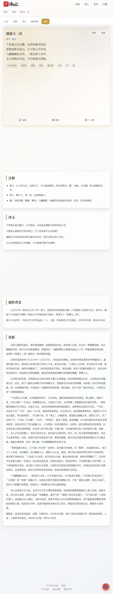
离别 (41, 65)
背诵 (103, 32)
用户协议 (45, 589)
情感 (33, 65)
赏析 (45, 21)
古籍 (105, 4)
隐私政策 (56, 589)
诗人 (86, 4)
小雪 (60, 65)
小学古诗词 (12, 65)
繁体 (63, 585)
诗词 (77, 4)
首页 (5, 11)
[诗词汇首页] (11, 4)
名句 (96, 4)
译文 (24, 21)
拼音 (94, 32)
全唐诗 (23, 65)
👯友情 (50, 65)
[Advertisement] (56, 91)
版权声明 (68, 589)
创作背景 (35, 21)
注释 (15, 21)
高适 (14, 38)
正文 (6, 21)
